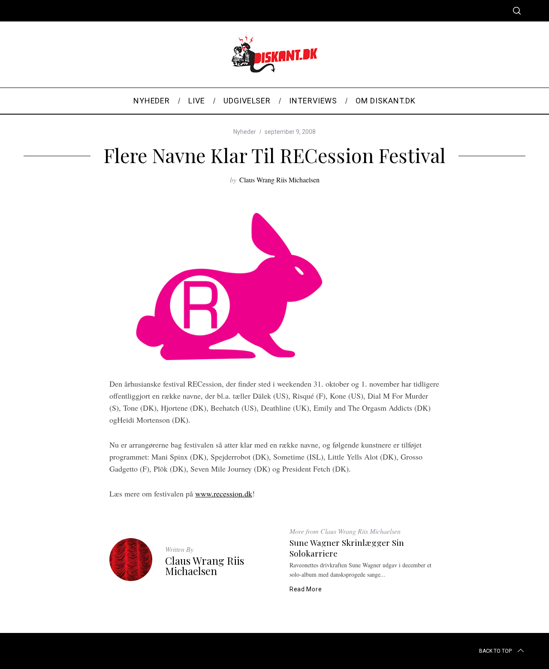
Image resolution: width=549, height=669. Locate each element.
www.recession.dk (223, 493)
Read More (306, 589)
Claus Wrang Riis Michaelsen (279, 179)
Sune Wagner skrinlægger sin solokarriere (347, 547)
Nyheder (244, 131)
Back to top (495, 651)
